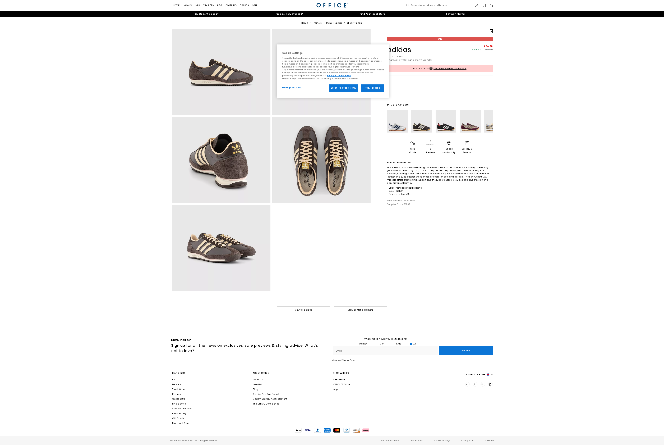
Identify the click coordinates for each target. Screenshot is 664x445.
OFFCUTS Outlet (342, 384)
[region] (333, 71)
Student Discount (182, 408)
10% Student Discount (206, 13)
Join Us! (257, 384)
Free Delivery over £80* (289, 13)
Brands (244, 5)
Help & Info (178, 372)
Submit (466, 350)
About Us (258, 379)
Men (198, 5)
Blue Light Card (181, 423)
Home (304, 23)
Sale (254, 5)
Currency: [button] (475, 374)
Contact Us (178, 398)
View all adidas (303, 309)
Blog (255, 389)
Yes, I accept (372, 88)
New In (176, 5)
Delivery (176, 384)
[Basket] (489, 5)
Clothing (231, 5)
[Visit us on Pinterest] (475, 384)
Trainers (208, 5)
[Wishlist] (482, 5)
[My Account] (475, 5)
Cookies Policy (417, 440)
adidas (399, 50)
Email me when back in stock (450, 68)
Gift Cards (178, 418)
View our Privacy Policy (344, 360)
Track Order (178, 389)
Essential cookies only (343, 88)
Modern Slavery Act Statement (270, 398)
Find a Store (179, 403)
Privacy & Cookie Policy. (339, 75)
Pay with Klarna (455, 13)
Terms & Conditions (389, 440)
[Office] (332, 5)
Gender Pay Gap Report (266, 394)
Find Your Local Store (372, 13)
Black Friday (179, 413)
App (335, 389)
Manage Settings (292, 87)
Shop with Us (341, 372)
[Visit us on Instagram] (483, 384)
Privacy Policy (467, 440)
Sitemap (489, 440)
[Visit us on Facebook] (467, 384)
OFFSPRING (339, 379)
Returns (176, 394)
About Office (261, 372)
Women (188, 5)
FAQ (174, 379)
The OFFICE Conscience (266, 403)
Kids (219, 5)
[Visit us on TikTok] (490, 384)
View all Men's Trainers (360, 309)
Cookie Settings (442, 440)
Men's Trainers (334, 23)
